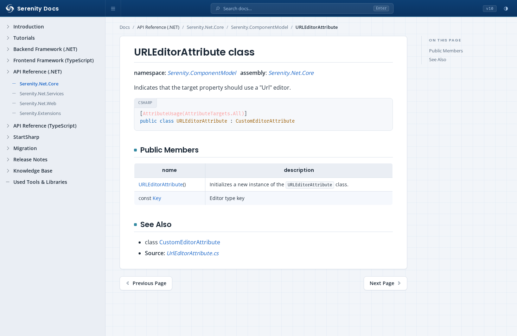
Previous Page (149, 283)
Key (157, 198)
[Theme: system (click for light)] (505, 8)
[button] (113, 8)
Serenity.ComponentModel (259, 27)
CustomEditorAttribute (189, 242)
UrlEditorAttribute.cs (192, 253)
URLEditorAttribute (161, 184)
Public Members (446, 51)
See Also (437, 60)
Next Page (382, 283)
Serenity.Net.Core (205, 27)
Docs (125, 27)
